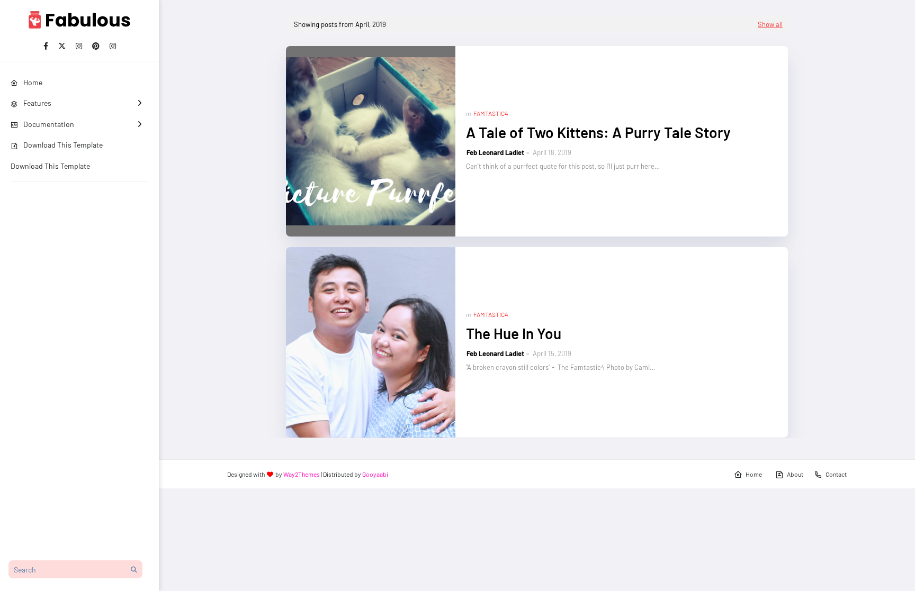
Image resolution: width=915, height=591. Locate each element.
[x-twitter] (62, 45)
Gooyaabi (375, 474)
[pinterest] (96, 45)
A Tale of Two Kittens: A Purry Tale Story (598, 132)
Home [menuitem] (32, 82)
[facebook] (45, 45)
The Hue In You (513, 333)
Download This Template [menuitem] (63, 144)
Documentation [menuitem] (48, 124)
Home (754, 474)
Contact (836, 474)
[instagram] (79, 45)
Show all (770, 24)
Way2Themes (301, 474)
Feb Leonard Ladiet (495, 152)
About (795, 474)
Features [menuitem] (37, 102)
